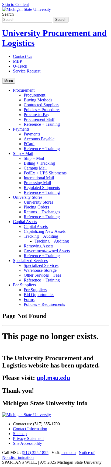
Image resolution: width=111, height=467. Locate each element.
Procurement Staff (39, 119)
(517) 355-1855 (35, 452)
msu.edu (68, 452)
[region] (55, 353)
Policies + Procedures (42, 109)
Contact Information (30, 428)
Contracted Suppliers (41, 104)
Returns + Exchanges (42, 212)
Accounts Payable (39, 139)
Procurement (23, 90)
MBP (17, 61)
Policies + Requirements (44, 304)
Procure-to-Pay (36, 114)
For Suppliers (24, 285)
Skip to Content (15, 4)
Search (8, 14)
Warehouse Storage (40, 270)
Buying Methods (38, 100)
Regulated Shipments (42, 187)
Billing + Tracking (39, 163)
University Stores (27, 197)
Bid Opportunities (39, 294)
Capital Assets (25, 221)
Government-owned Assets (47, 251)
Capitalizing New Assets (44, 231)
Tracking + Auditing (41, 236)
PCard (29, 143)
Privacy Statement (28, 438)
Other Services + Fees (42, 275)
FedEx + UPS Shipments (45, 173)
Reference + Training (42, 124)
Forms (29, 299)
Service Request (26, 71)
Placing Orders (36, 207)
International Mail (39, 177)
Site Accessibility (27, 443)
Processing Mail (37, 182)
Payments (21, 129)
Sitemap (20, 433)
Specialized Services (30, 260)
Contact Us (22, 56)
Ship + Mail (23, 153)
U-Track (20, 66)
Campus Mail (35, 168)
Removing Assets (38, 246)
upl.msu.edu (53, 377)
